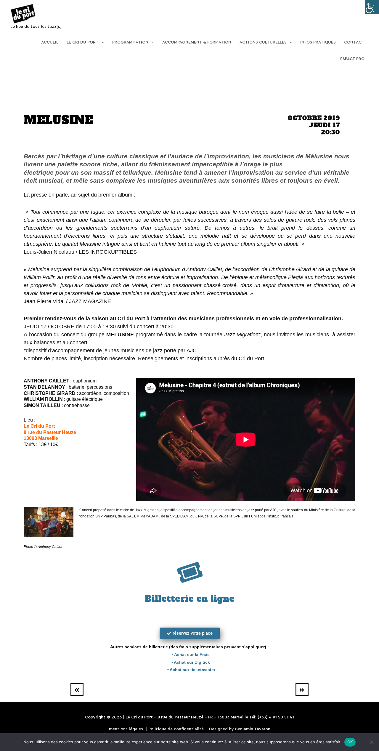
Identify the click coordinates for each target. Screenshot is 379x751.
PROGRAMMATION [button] (130, 42)
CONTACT (354, 42)
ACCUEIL (49, 42)
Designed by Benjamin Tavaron (239, 729)
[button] (101, 42)
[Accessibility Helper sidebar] (372, 7)
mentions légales (126, 729)
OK (350, 741)
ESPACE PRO (352, 59)
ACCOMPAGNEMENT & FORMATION (196, 42)
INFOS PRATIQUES (318, 42)
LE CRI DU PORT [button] (83, 42)
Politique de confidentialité (176, 729)
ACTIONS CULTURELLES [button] (263, 42)
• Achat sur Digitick (189, 662)
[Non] (372, 742)
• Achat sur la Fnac (189, 654)
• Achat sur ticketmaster (189, 669)
